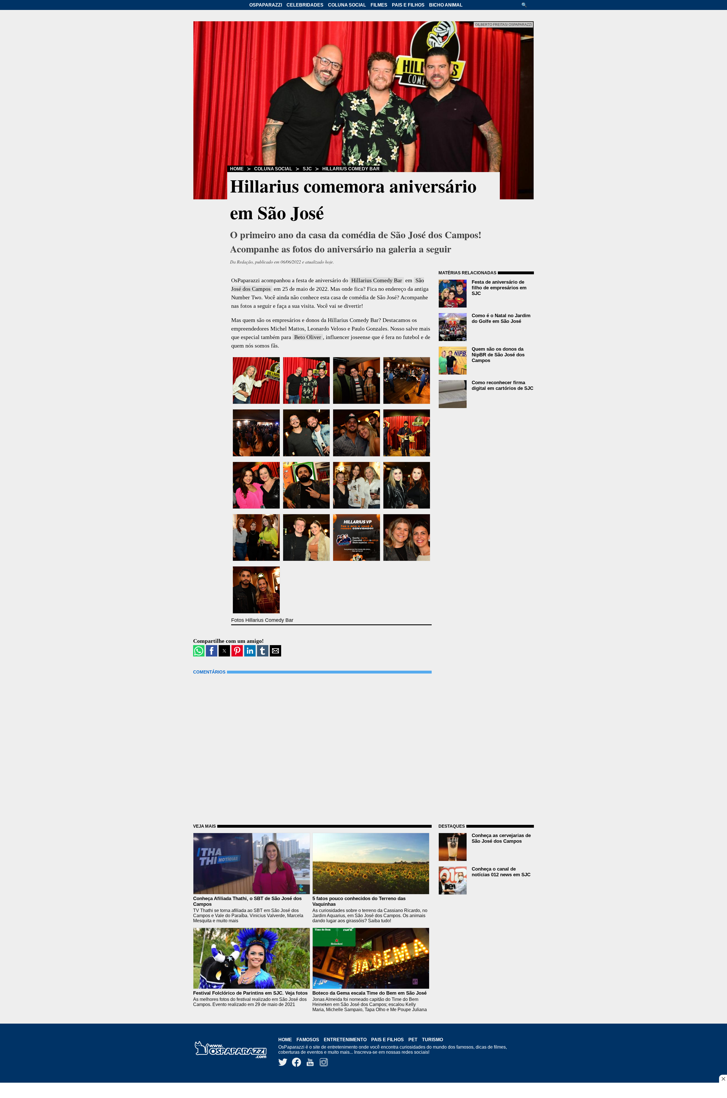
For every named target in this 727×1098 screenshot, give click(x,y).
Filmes (379, 5)
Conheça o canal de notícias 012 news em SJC (501, 871)
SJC (307, 168)
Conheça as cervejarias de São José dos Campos (501, 838)
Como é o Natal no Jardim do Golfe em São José (501, 318)
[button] (526, 5)
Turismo (432, 1039)
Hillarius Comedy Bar (351, 168)
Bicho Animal (446, 5)
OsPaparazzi (265, 5)
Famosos (307, 1039)
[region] (363, 1091)
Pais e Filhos (408, 5)
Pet (412, 1039)
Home (237, 168)
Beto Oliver (307, 337)
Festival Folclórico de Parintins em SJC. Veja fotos (250, 993)
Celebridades (305, 5)
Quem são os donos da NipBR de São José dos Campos (498, 354)
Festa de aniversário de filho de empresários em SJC (499, 287)
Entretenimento (345, 1039)
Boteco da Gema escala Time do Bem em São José (369, 993)
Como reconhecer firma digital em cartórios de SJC (502, 385)
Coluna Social (347, 5)
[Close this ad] (723, 1079)
